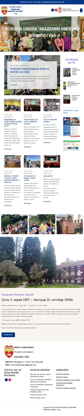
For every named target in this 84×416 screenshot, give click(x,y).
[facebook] (52, 10)
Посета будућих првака (50, 121)
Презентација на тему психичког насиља (31, 122)
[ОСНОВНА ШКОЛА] (12, 10)
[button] (81, 10)
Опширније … (14, 85)
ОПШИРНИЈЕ (8, 335)
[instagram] (56, 10)
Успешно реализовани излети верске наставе (29, 70)
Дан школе (48, 176)
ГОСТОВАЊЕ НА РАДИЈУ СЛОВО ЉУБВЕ (30, 178)
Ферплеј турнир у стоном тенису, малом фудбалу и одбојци (12, 179)
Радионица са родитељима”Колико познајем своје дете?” (13, 123)
